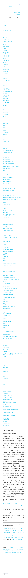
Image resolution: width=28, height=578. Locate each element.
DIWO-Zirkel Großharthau (9, 271)
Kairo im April (6, 393)
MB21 (4, 170)
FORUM (4, 202)
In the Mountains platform (9, 269)
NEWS (4, 260)
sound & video (6, 325)
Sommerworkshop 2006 (8, 331)
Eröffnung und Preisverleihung (10, 199)
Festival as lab (6, 315)
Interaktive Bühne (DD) (8, 354)
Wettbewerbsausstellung (9, 188)
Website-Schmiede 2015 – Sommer (10, 380)
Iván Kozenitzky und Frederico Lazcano (13, 532)
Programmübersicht (8, 150)
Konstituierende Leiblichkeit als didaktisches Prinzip (15, 332)
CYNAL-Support (6, 425)
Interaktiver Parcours (8, 390)
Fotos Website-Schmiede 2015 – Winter (11, 381)
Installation (20, 551)
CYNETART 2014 (6, 93)
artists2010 (20, 547)
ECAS (4, 299)
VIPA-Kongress (6, 155)
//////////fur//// (7, 528)
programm (5, 123)
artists (5, 125)
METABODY (5, 342)
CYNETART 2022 (6, 39)
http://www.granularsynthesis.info (12, 506)
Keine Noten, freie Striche (9, 214)
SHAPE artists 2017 (7, 265)
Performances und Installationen (11, 166)
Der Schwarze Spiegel (8, 251)
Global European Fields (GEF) (10, 288)
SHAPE (4, 258)
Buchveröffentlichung (8, 177)
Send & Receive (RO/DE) (8, 168)
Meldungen (5, 421)
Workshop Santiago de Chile (9, 415)
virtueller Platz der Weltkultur (10, 285)
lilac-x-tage (6, 256)
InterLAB (5, 388)
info (4, 66)
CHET (4, 312)
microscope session (7, 292)
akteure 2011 (6, 75)
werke (4, 136)
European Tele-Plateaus (8, 154)
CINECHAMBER (6, 69)
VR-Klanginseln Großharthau (10, 232)
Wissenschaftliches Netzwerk (10, 340)
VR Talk (4, 244)
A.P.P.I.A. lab (5, 73)
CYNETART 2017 (6, 56)
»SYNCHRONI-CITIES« (7, 386)
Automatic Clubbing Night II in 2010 (11, 310)
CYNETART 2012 (6, 96)
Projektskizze (6, 334)
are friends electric (8, 294)
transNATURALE (6, 347)
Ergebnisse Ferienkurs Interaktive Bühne (12, 353)
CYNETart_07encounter (8, 174)
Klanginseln (6, 226)
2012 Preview (6, 88)
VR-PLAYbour (6, 247)
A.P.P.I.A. (4, 401)
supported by (6, 141)
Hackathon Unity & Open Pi (9, 239)
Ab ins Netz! (5, 362)
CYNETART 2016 (6, 60)
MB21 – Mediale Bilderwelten (9, 190)
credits (5, 129)
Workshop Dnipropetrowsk (9, 402)
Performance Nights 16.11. (9, 195)
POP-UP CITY (5, 114)
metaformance (6, 241)
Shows (4, 104)
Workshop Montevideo (8, 412)
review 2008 (5, 349)
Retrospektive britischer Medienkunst (12, 197)
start (4, 318)
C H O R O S (5, 234)
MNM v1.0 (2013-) (6, 301)
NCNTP (4, 254)
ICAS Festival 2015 (7, 262)
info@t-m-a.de (20, 573)
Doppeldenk (7, 530)
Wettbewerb (6, 102)
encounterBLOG (7, 181)
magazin (5, 134)
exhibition (5, 137)
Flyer (4, 404)
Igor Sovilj (16, 530)
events (4, 304)
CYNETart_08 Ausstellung (9, 163)
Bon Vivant (5, 112)
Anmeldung (5, 360)
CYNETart (6, 549)
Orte (4, 107)
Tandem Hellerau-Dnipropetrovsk (11, 409)
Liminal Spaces (6, 329)
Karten (4, 116)
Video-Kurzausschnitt (8, 224)
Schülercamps (6, 351)
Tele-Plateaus (6, 286)
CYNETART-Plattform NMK (8, 210)
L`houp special (6, 204)
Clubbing (5, 105)
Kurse (4, 34)
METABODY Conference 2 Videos (10, 343)
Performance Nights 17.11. (9, 192)
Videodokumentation (8, 230)
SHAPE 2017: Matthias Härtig (9, 263)
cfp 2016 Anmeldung (7, 91)
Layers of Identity (7, 215)
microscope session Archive (9, 297)
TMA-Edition (5, 268)
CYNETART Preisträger (8, 41)
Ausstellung (6, 100)
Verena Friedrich (18, 539)
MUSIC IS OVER (6, 253)
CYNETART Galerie (7, 80)
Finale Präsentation (7, 395)
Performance (7, 552)
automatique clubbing (8, 76)
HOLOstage (5, 345)
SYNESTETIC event (7, 406)
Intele (4, 281)
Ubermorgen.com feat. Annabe (13, 537)
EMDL (4, 327)
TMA (4, 21)
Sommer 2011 (6, 378)
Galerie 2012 (6, 46)
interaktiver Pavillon (8, 290)
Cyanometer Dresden (8, 249)
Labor (4, 25)
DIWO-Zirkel (5, 212)
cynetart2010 (20, 549)
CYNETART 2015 (6, 89)
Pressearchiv (6, 419)
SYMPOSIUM (5, 71)
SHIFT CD (5, 85)
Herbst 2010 (6, 374)
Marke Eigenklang (7, 219)
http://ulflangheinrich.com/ (10, 503)
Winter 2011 (5, 376)
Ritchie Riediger (17, 535)
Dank (4, 83)
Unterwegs (5, 371)
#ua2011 (5, 130)
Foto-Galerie (6, 217)
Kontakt (5, 33)
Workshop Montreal (8, 414)
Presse (4, 48)
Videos (4, 58)
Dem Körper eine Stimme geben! (10, 336)
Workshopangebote (7, 228)
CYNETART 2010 (6, 121)
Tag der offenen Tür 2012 (9, 277)
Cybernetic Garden (7, 235)
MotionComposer (7, 82)
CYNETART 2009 (6, 146)
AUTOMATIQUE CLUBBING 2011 (9, 306)
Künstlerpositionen (7, 338)
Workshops (5, 111)
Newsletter (6, 52)
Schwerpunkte (6, 159)
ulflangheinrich (16, 552)
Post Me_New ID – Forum (8, 165)
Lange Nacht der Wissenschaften (11, 279)
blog (4, 127)
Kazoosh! (5, 78)
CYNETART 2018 (6, 55)
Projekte (4, 208)
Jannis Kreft (15, 534)
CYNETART (5, 37)
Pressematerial (6, 423)
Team (4, 119)
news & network (7, 313)
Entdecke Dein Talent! (8, 399)
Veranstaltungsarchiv (8, 275)
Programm (5, 68)
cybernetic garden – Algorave (10, 237)
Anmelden (18, 14)
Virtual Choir (6, 242)
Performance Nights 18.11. (9, 185)
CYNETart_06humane (7, 183)
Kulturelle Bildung (7, 397)
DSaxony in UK (6, 418)
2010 (11, 547)
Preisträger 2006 (7, 186)
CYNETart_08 (6, 157)
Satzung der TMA (7, 30)
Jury (4, 139)
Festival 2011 (6, 64)
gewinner (5, 132)
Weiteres (5, 118)
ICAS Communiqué (7, 321)
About (4, 43)
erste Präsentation (7, 391)
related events (6, 179)
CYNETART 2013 (6, 95)
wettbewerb (6, 143)
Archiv (4, 53)
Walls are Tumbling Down (9, 221)
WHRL (5, 541)
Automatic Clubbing (7, 152)
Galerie (5, 44)
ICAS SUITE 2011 (6, 308)
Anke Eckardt (18, 528)
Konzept (5, 356)
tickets (5, 144)
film (13, 551)
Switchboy (5, 303)
